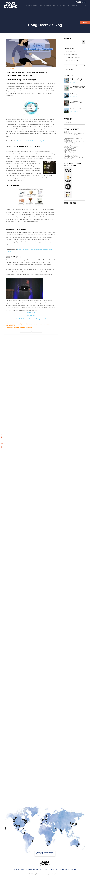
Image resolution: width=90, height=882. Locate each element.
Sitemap (73, 869)
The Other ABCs (68, 136)
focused (16, 327)
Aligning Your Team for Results (71, 146)
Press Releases (70, 63)
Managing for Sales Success (71, 156)
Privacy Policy (55, 869)
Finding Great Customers (70, 150)
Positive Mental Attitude (30, 324)
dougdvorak (11, 68)
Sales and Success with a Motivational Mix (75, 66)
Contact (83, 5)
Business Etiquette (68, 158)
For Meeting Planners (32, 869)
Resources (66, 5)
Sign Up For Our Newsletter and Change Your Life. (31, 319)
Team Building (67, 145)
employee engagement (72, 54)
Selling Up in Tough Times (70, 152)
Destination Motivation (69, 137)
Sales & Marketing (68, 149)
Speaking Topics (19, 869)
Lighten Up (66, 132)
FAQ (41, 869)
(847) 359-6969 (80, 2)
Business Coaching (70, 51)
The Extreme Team (69, 148)
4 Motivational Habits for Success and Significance (32, 141)
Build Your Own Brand (69, 151)
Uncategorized (69, 69)
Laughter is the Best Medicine (71, 134)
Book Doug (85, 22)
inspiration (22, 327)
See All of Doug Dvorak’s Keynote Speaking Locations (45, 853)
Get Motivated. (31, 312)
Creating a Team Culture (70, 147)
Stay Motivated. (31, 315)
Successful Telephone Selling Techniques (74, 157)
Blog (77, 5)
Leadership (66, 139)
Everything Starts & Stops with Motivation (74, 133)
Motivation (29, 327)
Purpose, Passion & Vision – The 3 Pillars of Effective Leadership (74, 142)
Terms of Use (65, 869)
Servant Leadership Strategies (71, 143)
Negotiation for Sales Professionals (73, 154)
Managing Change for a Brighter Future (73, 138)
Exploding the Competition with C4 (72, 155)
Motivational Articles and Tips (15, 324)
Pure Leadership (68, 140)
